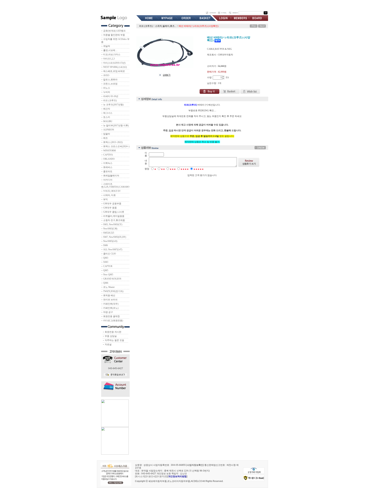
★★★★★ (198, 169)
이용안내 (151, 476)
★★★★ (184, 169)
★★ (163, 169)
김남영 (183, 473)
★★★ (173, 169)
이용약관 (161, 476)
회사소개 (140, 476)
